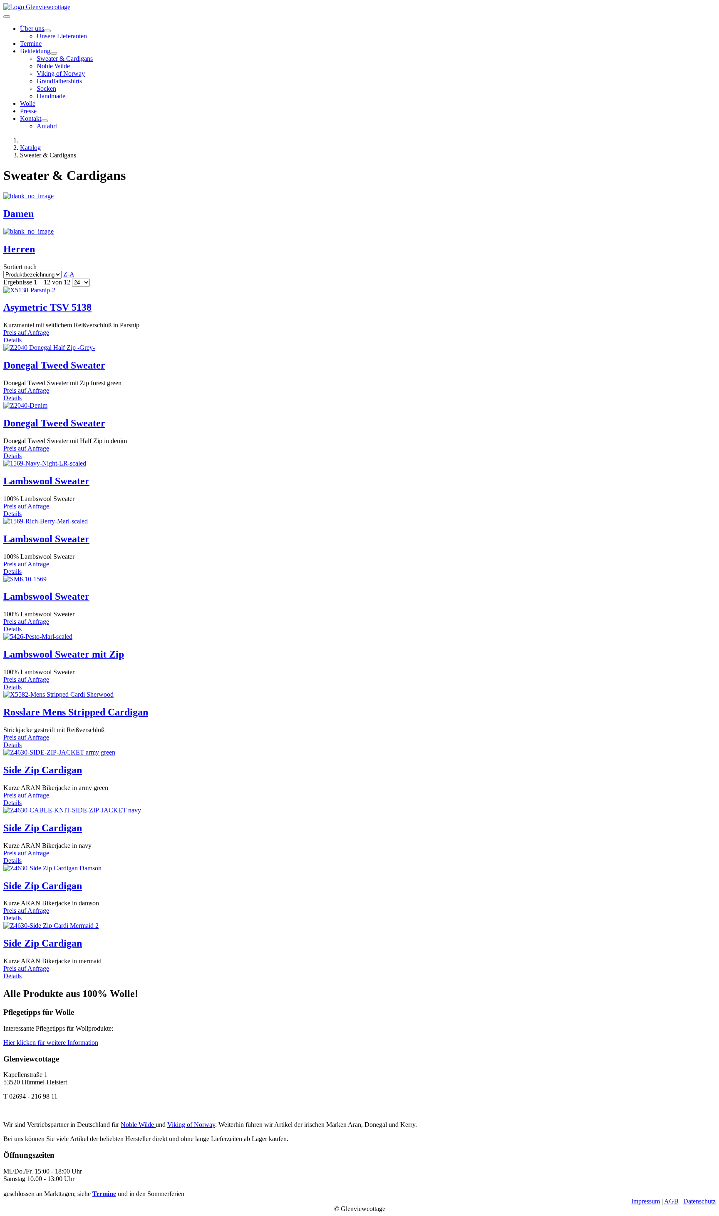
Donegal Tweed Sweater (54, 365)
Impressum (645, 1201)
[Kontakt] (44, 121)
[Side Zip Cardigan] (59, 752)
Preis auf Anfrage (26, 332)
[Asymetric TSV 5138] (29, 290)
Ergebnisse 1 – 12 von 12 (37, 282)
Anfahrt (47, 126)
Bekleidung (35, 51)
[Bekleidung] (53, 53)
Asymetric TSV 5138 (47, 307)
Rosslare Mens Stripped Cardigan (75, 712)
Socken (46, 88)
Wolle (27, 103)
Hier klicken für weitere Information (50, 1042)
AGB (671, 1201)
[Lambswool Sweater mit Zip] (37, 636)
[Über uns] (47, 31)
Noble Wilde (53, 66)
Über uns (32, 28)
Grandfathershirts (59, 81)
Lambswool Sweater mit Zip (63, 654)
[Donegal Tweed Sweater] (49, 347)
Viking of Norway (61, 73)
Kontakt (30, 118)
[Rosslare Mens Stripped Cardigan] (58, 694)
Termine (31, 43)
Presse (28, 111)
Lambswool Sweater (46, 481)
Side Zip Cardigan (42, 770)
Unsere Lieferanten (62, 36)
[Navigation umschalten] (6, 16)
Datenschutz (699, 1201)
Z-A (68, 274)
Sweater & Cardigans (65, 58)
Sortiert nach (38, 270)
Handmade (51, 96)
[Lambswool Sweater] (44, 463)
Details (12, 340)
